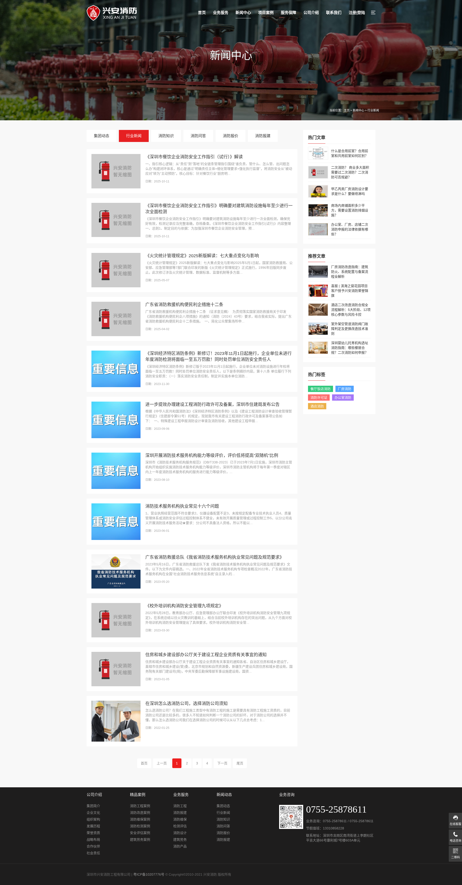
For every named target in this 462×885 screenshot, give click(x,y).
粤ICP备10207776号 (148, 874)
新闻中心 (243, 13)
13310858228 (333, 828)
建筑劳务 (180, 839)
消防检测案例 (140, 826)
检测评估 (180, 826)
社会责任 (93, 853)
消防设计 (180, 833)
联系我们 (333, 13)
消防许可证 (318, 397)
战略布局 (93, 839)
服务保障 (288, 13)
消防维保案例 (140, 819)
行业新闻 (133, 136)
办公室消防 (342, 397)
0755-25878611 (335, 821)
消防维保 (180, 819)
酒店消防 (317, 406)
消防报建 (262, 136)
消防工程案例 (140, 806)
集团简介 (93, 806)
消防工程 (180, 806)
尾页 (240, 763)
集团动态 (101, 136)
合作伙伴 (93, 846)
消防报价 (230, 136)
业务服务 (220, 13)
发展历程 (93, 826)
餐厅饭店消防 (320, 389)
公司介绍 (311, 13)
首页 (202, 13)
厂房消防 (344, 389)
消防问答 (198, 136)
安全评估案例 (140, 833)
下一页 (222, 763)
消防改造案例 (140, 812)
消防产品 (180, 846)
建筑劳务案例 (140, 839)
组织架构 (93, 819)
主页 (347, 110)
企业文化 (93, 812)
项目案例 (266, 13)
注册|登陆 (357, 13)
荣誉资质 (93, 833)
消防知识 (166, 136)
